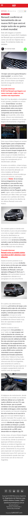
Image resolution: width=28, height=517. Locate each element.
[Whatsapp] (25, 49)
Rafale (11, 179)
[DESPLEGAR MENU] (2, 5)
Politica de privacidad (13, 508)
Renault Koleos (5, 14)
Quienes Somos (13, 505)
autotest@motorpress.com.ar (14, 503)
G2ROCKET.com (16, 513)
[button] (14, 131)
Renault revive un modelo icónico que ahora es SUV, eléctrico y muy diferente (13, 255)
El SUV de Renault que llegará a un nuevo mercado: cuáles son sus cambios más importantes (13, 93)
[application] (14, 131)
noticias (4, 11)
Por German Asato (10, 48)
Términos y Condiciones (13, 506)
